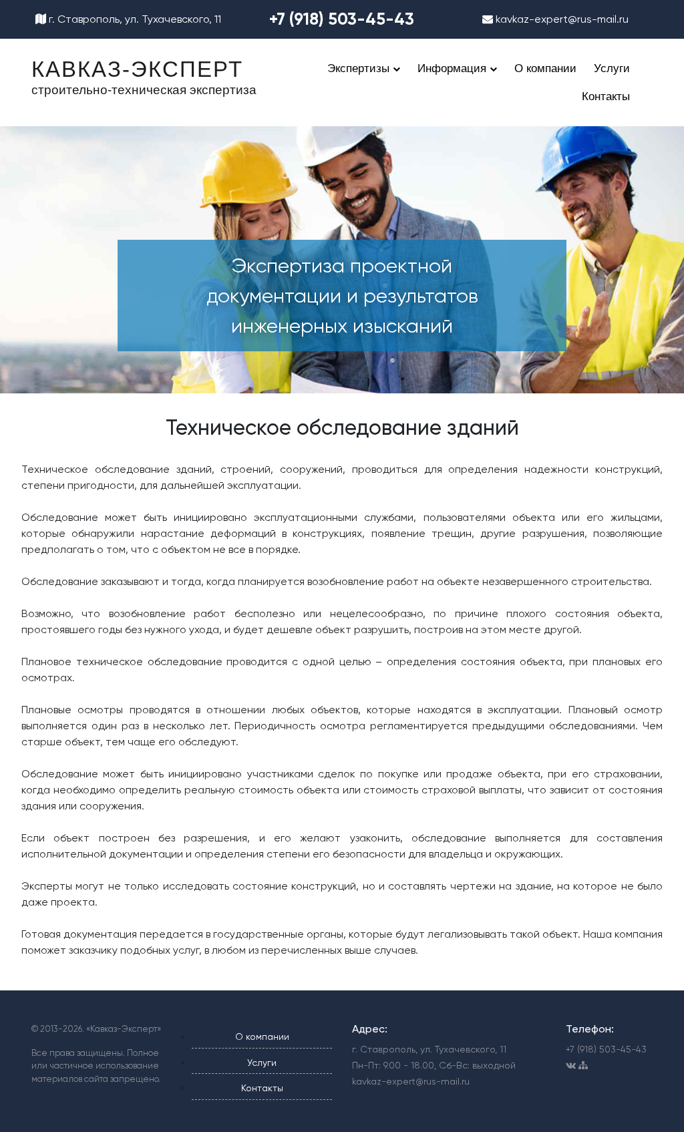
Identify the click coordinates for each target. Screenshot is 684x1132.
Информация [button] (453, 68)
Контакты (606, 96)
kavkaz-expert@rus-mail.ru (561, 19)
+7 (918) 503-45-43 (341, 19)
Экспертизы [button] (360, 68)
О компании (545, 68)
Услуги (612, 68)
